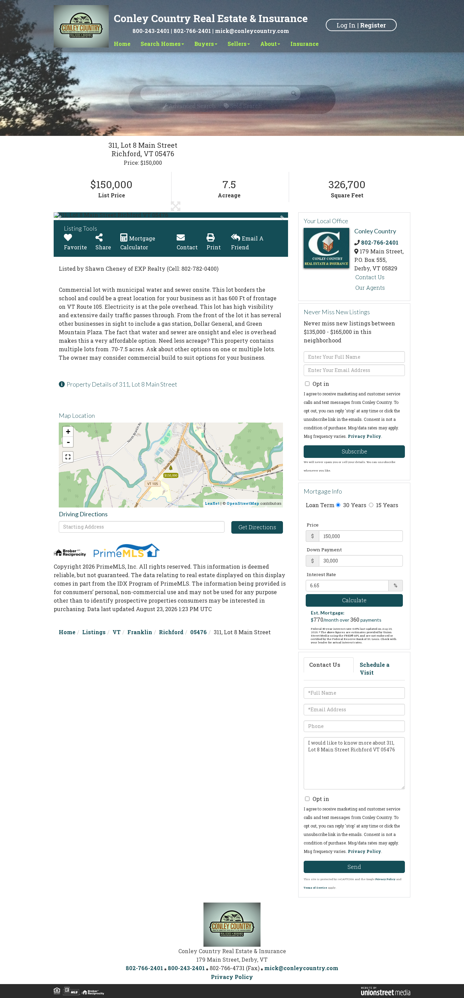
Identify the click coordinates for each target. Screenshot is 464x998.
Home (67, 632)
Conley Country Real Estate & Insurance (211, 18)
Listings (94, 632)
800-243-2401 (150, 30)
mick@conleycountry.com (252, 30)
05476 (198, 632)
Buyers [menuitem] (204, 43)
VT (116, 632)
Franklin (139, 632)
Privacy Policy (364, 436)
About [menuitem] (268, 43)
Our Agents (370, 287)
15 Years (386, 505)
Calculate (354, 600)
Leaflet (212, 503)
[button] (79, 215)
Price (313, 525)
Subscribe (354, 451)
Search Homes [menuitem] (161, 43)
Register (373, 25)
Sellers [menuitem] (237, 43)
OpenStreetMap (243, 503)
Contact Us (370, 277)
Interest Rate (321, 574)
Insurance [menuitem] (304, 43)
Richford (171, 632)
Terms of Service (315, 887)
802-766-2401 (192, 30)
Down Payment (324, 550)
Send (354, 866)
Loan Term (320, 505)
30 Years (354, 505)
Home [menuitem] (122, 43)
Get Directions (257, 527)
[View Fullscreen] (68, 457)
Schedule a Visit (375, 668)
